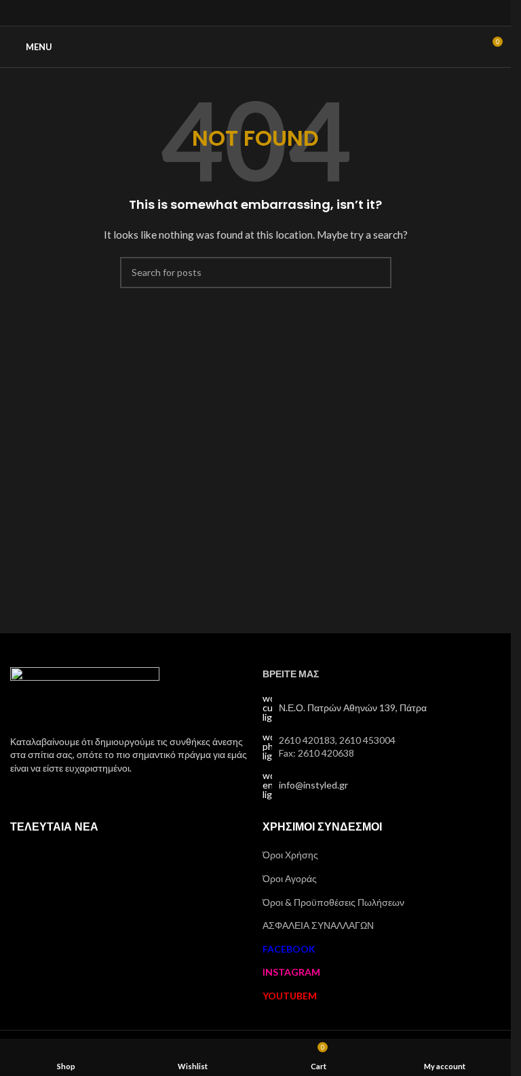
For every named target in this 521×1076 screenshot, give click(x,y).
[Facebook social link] (238, 13)
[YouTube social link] (272, 13)
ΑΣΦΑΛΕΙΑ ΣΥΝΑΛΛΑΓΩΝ (318, 925)
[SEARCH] (375, 272)
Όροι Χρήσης (290, 854)
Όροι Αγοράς (290, 878)
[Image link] (84, 692)
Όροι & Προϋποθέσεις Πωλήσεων (333, 902)
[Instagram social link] (255, 13)
